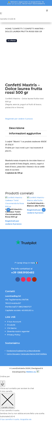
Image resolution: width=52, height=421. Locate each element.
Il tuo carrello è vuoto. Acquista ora (15, 419)
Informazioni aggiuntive (25, 133)
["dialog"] (26, 405)
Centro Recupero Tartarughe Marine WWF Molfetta (27, 354)
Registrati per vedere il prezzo (19, 119)
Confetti (18, 28)
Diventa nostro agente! (18, 331)
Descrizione (16, 128)
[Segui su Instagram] (23, 279)
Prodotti (11, 325)
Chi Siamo (12, 328)
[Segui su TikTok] (29, 279)
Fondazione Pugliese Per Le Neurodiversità (23, 351)
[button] (8, 210)
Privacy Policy (13, 334)
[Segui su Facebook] (17, 279)
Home (8, 28)
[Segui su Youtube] (34, 279)
